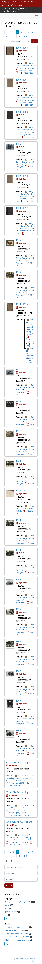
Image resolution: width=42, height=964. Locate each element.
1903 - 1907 (22, 79)
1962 (18, 671)
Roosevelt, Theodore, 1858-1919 (16, 927)
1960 (18, 641)
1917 (18, 369)
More (7, 919)
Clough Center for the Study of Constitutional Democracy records (20, 778)
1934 (18, 520)
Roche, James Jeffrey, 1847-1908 (16, 934)
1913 (18, 272)
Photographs (20, 167)
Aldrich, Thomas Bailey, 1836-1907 (17, 940)
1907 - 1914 (22, 175)
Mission (5, 5)
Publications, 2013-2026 (24, 780)
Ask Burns (18, 5)
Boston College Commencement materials (25, 161)
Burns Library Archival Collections (16, 10)
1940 (18, 549)
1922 (18, 431)
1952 (18, 579)
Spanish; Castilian (10, 912)
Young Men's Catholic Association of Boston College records (25, 65)
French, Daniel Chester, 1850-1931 (17, 937)
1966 (18, 730)
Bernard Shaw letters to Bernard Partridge (25, 508)
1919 (18, 401)
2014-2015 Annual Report (19, 821)
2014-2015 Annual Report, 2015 (17, 845)
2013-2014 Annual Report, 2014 (17, 815)
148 (19, 36)
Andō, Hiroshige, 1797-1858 (14, 930)
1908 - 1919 (22, 208)
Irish (6, 915)
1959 (18, 609)
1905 (18, 143)
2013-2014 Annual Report (19, 792)
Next (26, 36)
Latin (6, 908)
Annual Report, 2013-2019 (18, 783)
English (7, 905)
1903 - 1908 (22, 111)
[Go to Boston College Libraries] (18, 1)
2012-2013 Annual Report (19, 762)
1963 (18, 700)
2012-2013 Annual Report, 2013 (17, 785)
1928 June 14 (22, 490)
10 (10, 36)
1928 (18, 460)
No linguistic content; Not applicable (17, 902)
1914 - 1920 (22, 304)
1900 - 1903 (22, 47)
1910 (18, 240)
